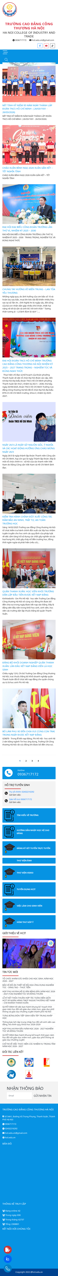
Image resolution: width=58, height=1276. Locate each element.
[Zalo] (14, 1259)
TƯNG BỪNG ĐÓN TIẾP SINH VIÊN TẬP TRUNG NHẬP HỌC (27, 1016)
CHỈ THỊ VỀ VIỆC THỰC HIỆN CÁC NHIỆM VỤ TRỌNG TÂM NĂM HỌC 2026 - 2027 (28, 1045)
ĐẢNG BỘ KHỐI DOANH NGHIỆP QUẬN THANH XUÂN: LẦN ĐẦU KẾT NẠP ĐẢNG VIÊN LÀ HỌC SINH (28, 666)
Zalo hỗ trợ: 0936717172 (20, 799)
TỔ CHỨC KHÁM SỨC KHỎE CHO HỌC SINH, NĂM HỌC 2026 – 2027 (27, 979)
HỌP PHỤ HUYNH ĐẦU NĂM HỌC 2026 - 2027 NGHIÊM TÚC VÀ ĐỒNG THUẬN (27, 1029)
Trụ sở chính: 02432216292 (21, 791)
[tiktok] (52, 45)
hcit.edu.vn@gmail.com (42, 40)
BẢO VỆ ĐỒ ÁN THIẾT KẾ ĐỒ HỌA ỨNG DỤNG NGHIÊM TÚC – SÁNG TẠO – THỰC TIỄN (28, 986)
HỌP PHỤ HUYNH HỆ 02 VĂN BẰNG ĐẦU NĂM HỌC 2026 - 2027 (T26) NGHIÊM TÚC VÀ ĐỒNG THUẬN (28, 992)
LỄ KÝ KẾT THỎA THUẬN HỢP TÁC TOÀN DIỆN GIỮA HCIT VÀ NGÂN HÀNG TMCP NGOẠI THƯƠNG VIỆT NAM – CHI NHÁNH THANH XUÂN (28, 1000)
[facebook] (40, 45)
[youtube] (46, 45)
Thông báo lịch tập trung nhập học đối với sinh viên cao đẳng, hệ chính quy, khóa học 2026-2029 (28, 1023)
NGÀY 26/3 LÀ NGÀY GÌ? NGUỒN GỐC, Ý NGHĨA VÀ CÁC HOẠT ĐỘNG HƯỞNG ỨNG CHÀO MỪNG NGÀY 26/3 (28, 448)
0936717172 (20, 40)
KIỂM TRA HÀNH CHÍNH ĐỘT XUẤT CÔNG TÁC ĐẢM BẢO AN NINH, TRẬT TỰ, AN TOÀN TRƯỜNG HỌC (27, 520)
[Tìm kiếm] (6, 60)
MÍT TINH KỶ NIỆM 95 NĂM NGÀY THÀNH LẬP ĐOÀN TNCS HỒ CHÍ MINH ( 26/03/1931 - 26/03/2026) (27, 109)
